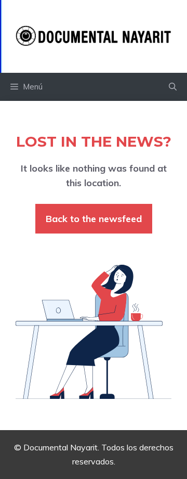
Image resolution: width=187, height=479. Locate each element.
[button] (172, 87)
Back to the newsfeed (94, 219)
